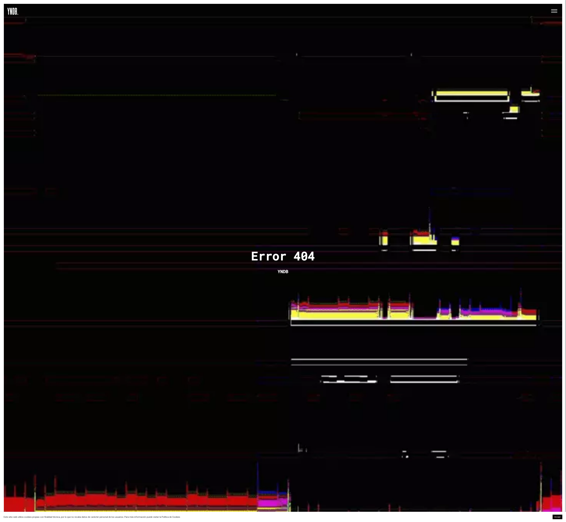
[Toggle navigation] (554, 11)
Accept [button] (557, 517)
